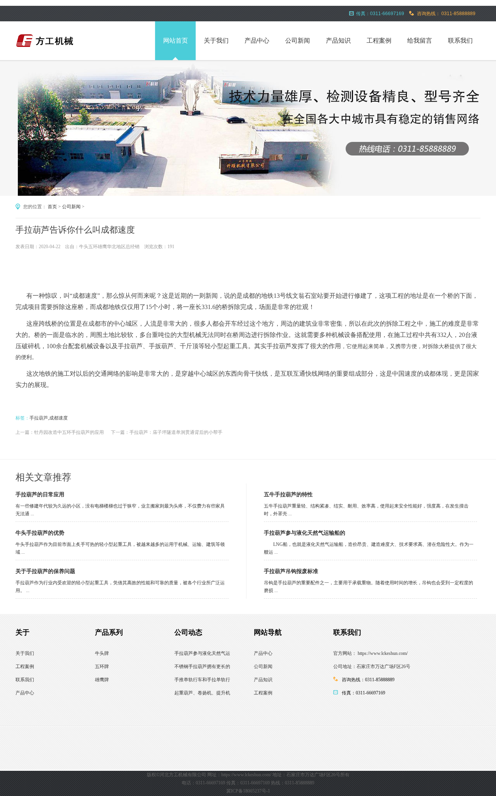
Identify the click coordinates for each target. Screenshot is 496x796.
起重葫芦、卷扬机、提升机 (202, 693)
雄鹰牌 (102, 679)
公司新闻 (297, 40)
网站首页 (175, 40)
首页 (52, 206)
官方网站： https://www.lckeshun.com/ (370, 653)
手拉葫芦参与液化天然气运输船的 (304, 533)
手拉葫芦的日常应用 (40, 494)
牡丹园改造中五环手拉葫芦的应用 (69, 432)
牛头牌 (102, 653)
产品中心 (257, 40)
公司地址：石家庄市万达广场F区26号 (371, 666)
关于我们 (216, 40)
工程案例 (379, 40)
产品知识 (338, 40)
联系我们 (460, 40)
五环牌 (102, 666)
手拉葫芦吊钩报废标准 (291, 571)
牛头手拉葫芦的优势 (40, 533)
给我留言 (419, 40)
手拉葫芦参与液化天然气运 (202, 653)
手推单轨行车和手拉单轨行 (202, 679)
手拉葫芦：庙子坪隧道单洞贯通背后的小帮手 (175, 432)
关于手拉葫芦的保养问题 (45, 571)
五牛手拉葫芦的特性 (288, 494)
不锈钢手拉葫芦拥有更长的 (202, 666)
